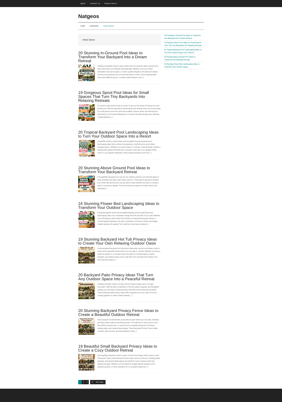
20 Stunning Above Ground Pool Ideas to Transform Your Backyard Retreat (114, 170)
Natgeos (88, 16)
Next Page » (100, 382)
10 (93, 382)
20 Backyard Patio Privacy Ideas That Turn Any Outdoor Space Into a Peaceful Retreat (116, 277)
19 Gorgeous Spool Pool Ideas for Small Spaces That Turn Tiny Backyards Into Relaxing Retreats (113, 96)
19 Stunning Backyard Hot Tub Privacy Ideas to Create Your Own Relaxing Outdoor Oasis (117, 241)
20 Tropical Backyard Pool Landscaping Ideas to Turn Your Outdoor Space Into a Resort (118, 134)
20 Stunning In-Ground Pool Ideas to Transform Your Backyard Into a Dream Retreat (112, 57)
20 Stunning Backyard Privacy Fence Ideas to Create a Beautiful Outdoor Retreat (118, 312)
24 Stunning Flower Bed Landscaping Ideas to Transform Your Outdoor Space (118, 205)
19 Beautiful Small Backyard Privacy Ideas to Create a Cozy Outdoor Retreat (117, 348)
